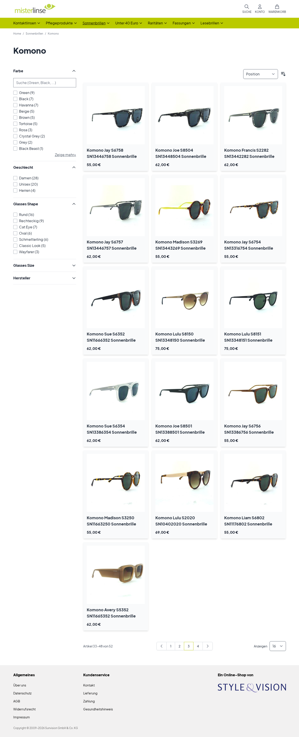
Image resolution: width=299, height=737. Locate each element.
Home (17, 33)
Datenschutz (22, 693)
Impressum (21, 717)
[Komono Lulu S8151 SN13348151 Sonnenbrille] (253, 299)
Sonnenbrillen (34, 33)
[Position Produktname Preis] (260, 74)
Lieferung (90, 693)
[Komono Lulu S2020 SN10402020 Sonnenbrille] (184, 483)
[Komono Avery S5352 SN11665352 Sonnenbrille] (116, 575)
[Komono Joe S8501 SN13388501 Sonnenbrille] (184, 391)
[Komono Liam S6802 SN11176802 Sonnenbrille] (253, 483)
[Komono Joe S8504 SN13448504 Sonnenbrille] (184, 115)
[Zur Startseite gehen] (35, 9)
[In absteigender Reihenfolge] (283, 74)
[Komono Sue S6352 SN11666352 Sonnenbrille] (116, 299)
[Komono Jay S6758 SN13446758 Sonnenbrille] (116, 115)
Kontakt (89, 685)
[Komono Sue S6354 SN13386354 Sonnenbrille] (116, 391)
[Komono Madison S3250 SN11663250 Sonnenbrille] (116, 483)
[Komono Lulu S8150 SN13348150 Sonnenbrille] (184, 299)
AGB (16, 701)
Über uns (19, 685)
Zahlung (89, 701)
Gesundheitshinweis (98, 709)
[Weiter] (208, 646)
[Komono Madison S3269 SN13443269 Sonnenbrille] (184, 207)
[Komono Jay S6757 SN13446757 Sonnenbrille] (116, 207)
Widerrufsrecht (24, 709)
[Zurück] (161, 646)
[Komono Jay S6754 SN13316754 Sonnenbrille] (253, 207)
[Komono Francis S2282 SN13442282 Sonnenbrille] (253, 115)
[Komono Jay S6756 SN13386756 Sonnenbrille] (253, 391)
